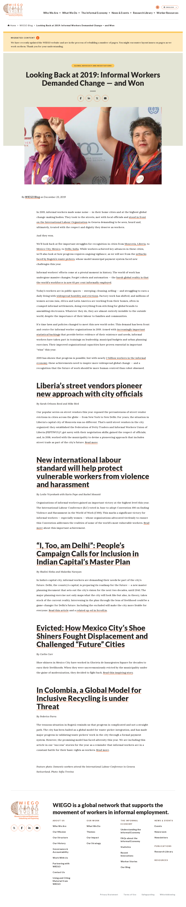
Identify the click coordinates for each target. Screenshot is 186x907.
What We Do (69, 12)
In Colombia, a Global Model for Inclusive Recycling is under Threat (88, 698)
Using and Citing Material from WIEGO (61, 881)
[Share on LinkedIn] (89, 98)
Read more (91, 442)
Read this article (59, 610)
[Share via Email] (105, 98)
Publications (163, 846)
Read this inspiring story (118, 672)
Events (158, 826)
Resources (161, 860)
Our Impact (93, 837)
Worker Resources (167, 12)
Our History (59, 843)
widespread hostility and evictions (77, 295)
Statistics (126, 847)
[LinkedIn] (29, 828)
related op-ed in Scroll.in (92, 610)
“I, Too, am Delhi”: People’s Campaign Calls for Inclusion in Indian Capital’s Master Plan (87, 553)
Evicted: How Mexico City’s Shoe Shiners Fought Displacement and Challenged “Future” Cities (92, 636)
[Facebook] (22, 828)
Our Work (93, 821)
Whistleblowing (167, 894)
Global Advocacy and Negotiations (93, 65)
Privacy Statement (109, 894)
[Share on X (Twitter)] (97, 98)
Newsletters (161, 837)
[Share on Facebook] (80, 98)
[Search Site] (157, 7)
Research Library (143, 12)
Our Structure (60, 837)
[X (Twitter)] (14, 828)
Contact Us (59, 872)
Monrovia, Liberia (135, 243)
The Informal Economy (94, 12)
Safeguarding (148, 894)
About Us (59, 821)
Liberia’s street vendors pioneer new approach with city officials (89, 389)
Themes (91, 831)
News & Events (120, 12)
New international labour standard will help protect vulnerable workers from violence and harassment (92, 472)
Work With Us (60, 857)
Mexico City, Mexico (48, 248)
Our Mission (59, 831)
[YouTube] (37, 828)
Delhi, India (72, 248)
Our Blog (125, 867)
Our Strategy (94, 843)
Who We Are (50, 12)
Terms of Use (130, 894)
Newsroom (160, 831)
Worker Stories (129, 861)
